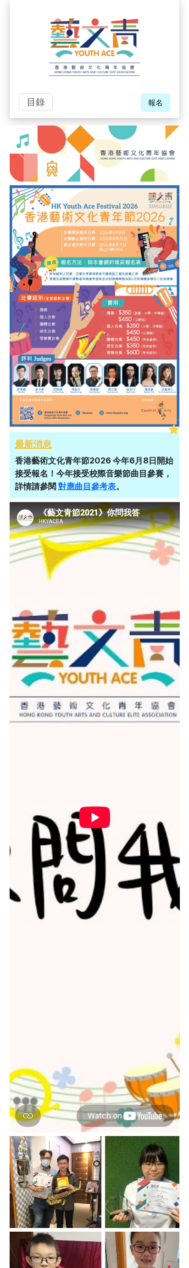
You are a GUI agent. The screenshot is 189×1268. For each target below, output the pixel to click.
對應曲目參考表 (87, 486)
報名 (155, 102)
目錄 (36, 102)
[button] (22, 154)
